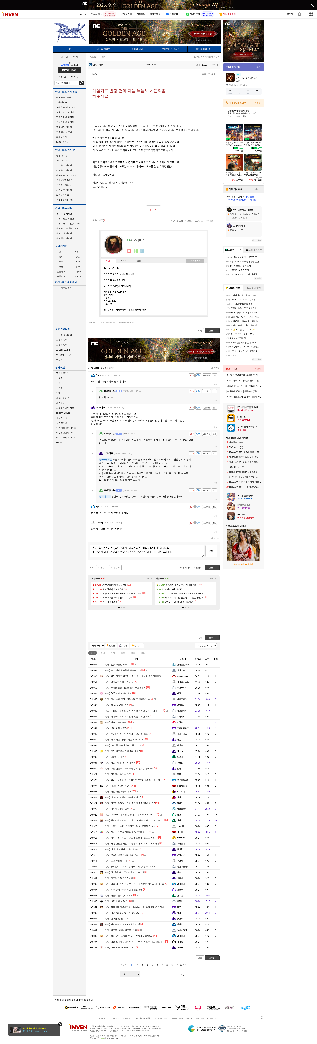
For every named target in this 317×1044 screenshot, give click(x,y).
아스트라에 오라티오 (65, 437)
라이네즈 (181, 670)
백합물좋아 (182, 809)
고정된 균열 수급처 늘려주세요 (123, 855)
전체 (92, 652)
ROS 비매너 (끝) (116, 728)
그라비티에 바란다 (64, 200)
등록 (211, 551)
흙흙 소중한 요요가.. (118, 664)
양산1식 (180, 705)
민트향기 (181, 895)
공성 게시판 (61, 155)
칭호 (154, 261)
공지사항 (213, 1018)
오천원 (180, 722)
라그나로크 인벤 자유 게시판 (207, 57)
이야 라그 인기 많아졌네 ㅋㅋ (122, 849)
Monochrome (182, 676)
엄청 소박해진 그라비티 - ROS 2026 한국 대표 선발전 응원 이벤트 (140, 941)
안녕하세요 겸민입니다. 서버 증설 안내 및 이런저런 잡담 (135, 820)
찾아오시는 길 (199, 1018)
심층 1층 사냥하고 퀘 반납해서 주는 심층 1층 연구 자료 (134, 907)
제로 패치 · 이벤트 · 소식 (68, 223)
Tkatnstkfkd (182, 786)
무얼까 (180, 861)
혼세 (179, 768)
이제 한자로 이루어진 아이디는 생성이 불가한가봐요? (133, 676)
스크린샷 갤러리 (63, 185)
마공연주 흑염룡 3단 (117, 786)
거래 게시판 (61, 160)
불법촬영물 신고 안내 (180, 1018)
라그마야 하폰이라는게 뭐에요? (123, 797)
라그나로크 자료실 (64, 195)
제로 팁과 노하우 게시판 (67, 228)
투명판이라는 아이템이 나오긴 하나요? (126, 734)
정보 (133, 652)
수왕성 (180, 762)
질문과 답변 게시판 (65, 112)
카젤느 (180, 745)
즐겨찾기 (138, 645)
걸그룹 (59, 388)
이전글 (114, 567)
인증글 (112, 645)
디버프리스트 (183, 682)
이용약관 (126, 1018)
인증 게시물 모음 (64, 132)
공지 (113, 652)
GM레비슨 (97, 65)
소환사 (77, 271)
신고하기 (189, 221)
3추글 (124, 645)
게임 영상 (60, 403)
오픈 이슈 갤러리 (64, 335)
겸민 (179, 814)
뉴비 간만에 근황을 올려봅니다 (123, 670)
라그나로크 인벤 (69, 57)
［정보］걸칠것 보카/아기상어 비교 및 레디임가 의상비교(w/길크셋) (140, 710)
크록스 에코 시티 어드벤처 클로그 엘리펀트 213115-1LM (244, 380)
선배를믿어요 (183, 664)
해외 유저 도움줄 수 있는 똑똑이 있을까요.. (129, 936)
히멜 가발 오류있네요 (118, 791)
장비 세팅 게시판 (64, 127)
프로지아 (181, 791)
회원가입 (62, 77)
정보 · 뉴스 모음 (63, 97)
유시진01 (181, 855)
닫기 (60, 1024)
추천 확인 (209, 221)
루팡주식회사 (183, 687)
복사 (77, 261)
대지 (179, 797)
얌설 (179, 774)
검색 (81, 83)
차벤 (58, 383)
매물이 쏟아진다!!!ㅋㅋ (119, 895)
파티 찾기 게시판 (64, 165)
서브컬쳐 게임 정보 (65, 408)
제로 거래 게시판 (64, 233)
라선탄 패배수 (114, 757)
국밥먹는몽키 (183, 866)
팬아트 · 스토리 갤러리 (66, 175)
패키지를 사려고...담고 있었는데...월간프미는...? (131, 837)
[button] (119, 607)
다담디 (180, 901)
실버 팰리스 (61, 423)
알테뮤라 (181, 884)
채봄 (179, 739)
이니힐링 (135, 251)
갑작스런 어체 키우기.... (119, 682)
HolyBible (181, 837)
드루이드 (61, 276)
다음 (182, 965)
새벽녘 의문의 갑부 (117, 809)
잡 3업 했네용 (114, 918)
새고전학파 (182, 710)
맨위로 (199, 567)
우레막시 (181, 716)
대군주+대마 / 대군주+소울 (121, 930)
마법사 (77, 251)
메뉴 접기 (195, 261)
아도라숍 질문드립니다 (119, 878)
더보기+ (149, 578)
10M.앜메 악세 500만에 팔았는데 (123, 889)
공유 (173, 221)
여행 (58, 393)
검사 (61, 251)
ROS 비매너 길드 (116, 901)
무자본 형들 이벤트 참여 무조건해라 (125, 687)
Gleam (180, 751)
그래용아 (181, 843)
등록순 (103, 368)
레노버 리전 (61, 418)
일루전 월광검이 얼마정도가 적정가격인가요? (130, 803)
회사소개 (102, 1018)
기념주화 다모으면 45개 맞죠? (122, 924)
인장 (108, 261)
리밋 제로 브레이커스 (66, 428)
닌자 (77, 266)
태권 (61, 266)
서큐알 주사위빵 (115, 722)
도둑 (61, 261)
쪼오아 (180, 757)
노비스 (77, 276)
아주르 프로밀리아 (64, 433)
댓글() (211, 74)
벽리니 (180, 913)
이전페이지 (185, 567)
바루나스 (181, 878)
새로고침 (215, 368)
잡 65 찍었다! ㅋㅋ (117, 705)
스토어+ (258, 103)
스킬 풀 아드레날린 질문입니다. (123, 745)
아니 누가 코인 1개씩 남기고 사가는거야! (127, 699)
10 (177, 965)
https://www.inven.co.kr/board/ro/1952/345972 (119, 322)
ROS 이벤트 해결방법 (118, 693)
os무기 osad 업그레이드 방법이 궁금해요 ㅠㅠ (130, 826)
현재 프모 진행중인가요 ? (120, 947)
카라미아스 (182, 734)
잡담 (103, 652)
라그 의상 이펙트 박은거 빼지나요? (125, 739)
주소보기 (93, 57)
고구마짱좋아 (183, 780)
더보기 (142, 251)
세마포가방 (182, 699)
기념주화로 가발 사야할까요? (122, 913)
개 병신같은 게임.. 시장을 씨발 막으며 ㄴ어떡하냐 (132, 843)
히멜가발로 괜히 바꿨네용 (120, 762)
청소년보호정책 (161, 1018)
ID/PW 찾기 (75, 77)
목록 (204, 74)
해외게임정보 (62, 398)
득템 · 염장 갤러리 (64, 180)
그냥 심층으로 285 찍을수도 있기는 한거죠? (129, 768)
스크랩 (179, 221)
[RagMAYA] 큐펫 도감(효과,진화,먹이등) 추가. (130, 814)
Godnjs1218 (182, 930)
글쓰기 (212, 637)
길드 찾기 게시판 (64, 170)
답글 (215, 384)
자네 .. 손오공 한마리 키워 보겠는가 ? (126, 832)
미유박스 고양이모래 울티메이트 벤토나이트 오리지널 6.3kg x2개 (244, 375)
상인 (77, 256)
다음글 (101, 567)
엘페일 (180, 803)
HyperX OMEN (63, 413)
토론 (123, 652)
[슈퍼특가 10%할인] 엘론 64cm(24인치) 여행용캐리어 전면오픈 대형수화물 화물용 (244, 391)
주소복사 (93, 322)
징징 (143, 652)
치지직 (59, 378)
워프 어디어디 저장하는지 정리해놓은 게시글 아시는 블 (134, 884)
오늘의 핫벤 (61, 340)
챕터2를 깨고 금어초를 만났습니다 (124, 872)
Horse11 (180, 826)
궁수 (61, 256)
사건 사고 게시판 (64, 190)
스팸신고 (199, 221)
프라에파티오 (183, 728)
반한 (179, 693)
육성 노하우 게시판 (65, 122)
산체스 (180, 947)
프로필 (123, 261)
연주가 (180, 832)
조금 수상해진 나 (116, 861)
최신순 (112, 368)
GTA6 (58, 442)
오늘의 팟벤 (61, 345)
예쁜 (179, 872)
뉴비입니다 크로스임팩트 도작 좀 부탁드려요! (130, 866)
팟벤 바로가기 (62, 373)
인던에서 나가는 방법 (118, 774)
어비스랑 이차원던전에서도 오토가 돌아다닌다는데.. (133, 780)
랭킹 (139, 261)
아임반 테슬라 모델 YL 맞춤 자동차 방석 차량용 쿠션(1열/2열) (244, 397)
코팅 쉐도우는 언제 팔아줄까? (122, 751)
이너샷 (180, 941)
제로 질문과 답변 (65, 218)
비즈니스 (114, 1018)
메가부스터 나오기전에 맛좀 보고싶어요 (127, 716)
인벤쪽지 (129, 251)
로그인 (290, 14)
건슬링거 (61, 271)
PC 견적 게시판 (63, 355)
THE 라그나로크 (63, 288)
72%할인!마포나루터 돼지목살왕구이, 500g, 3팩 (244, 386)
